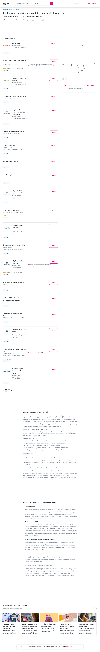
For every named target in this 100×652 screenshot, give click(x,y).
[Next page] (11, 390)
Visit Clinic (53, 44)
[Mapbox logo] (65, 79)
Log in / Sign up (91, 3)
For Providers (77, 3)
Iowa (14, 9)
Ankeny (17, 9)
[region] (80, 58)
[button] (81, 72)
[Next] (96, 608)
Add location (90, 85)
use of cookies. (69, 646)
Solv (4, 9)
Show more (55, 65)
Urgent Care (9, 9)
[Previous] (93, 608)
